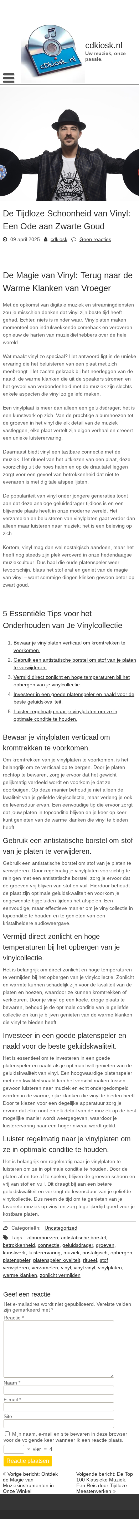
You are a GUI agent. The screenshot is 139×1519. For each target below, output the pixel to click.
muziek (71, 1252)
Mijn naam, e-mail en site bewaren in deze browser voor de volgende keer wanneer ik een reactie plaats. (65, 1437)
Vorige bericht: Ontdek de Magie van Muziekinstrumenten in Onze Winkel (30, 1482)
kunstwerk (14, 1252)
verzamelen (45, 1267)
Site (8, 1416)
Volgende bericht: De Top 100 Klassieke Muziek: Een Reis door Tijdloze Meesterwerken (104, 1482)
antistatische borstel (83, 1237)
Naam (12, 1383)
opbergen (121, 1252)
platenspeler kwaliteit (56, 1260)
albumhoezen (42, 1237)
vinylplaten (110, 1267)
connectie (49, 1245)
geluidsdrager (77, 1245)
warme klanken (20, 1275)
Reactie (14, 1317)
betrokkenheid (19, 1245)
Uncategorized (61, 1228)
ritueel (90, 1260)
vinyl (66, 1267)
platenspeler (16, 1260)
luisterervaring (45, 1252)
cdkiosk (59, 239)
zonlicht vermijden (60, 1275)
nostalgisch (95, 1252)
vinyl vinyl (84, 1267)
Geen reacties (95, 239)
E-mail (12, 1399)
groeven (105, 1245)
